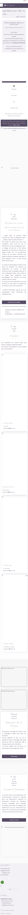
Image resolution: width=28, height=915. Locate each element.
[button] (3, 66)
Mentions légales (6, 913)
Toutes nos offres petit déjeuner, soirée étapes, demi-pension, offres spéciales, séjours (14, 123)
